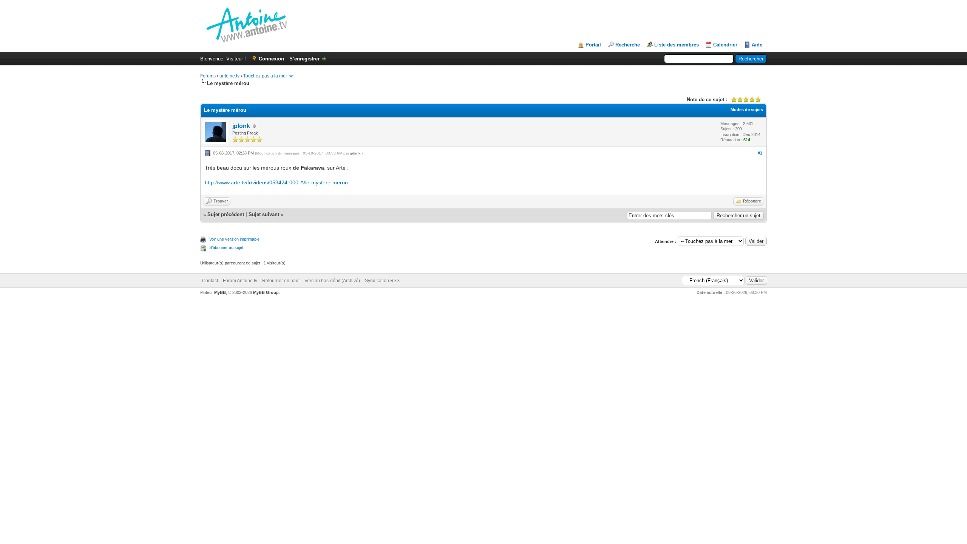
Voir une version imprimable (234, 239)
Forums (208, 76)
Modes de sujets (747, 109)
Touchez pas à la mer (265, 76)
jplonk (241, 126)
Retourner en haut (281, 280)
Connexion (271, 59)
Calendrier (725, 45)
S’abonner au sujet (226, 247)
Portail (593, 45)
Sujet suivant (264, 214)
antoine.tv (229, 76)
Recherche (627, 45)
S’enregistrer (304, 59)
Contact (210, 280)
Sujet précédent (225, 214)
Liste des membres (676, 45)
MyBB (220, 292)
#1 (760, 153)
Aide (757, 45)
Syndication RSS (382, 280)
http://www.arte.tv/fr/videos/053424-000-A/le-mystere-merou (276, 182)
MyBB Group (266, 292)
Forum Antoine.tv (240, 280)
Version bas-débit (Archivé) (332, 280)
